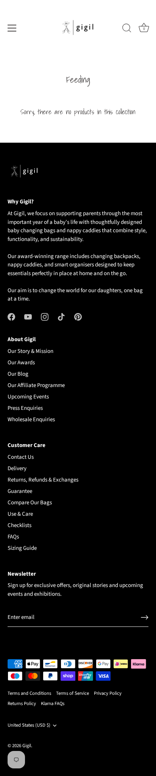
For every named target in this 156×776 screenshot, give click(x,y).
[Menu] (12, 28)
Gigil (26, 745)
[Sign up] (144, 617)
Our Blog (18, 374)
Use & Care (20, 514)
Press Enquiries (25, 408)
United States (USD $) (29, 725)
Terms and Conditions (29, 693)
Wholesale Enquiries (31, 419)
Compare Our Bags (30, 503)
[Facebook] (11, 317)
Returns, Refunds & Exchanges (43, 480)
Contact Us (21, 457)
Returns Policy (22, 703)
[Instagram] (44, 317)
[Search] (127, 29)
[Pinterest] (78, 317)
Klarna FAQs (52, 703)
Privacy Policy (108, 693)
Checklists (19, 525)
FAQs (13, 537)
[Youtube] (28, 317)
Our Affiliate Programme (36, 385)
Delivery (17, 468)
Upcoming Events (28, 397)
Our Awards (21, 363)
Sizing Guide (22, 548)
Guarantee (20, 491)
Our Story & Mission (30, 351)
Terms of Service (72, 693)
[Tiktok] (61, 317)
